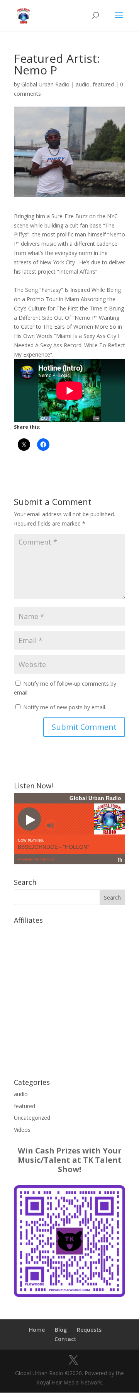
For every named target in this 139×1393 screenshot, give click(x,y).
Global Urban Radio (45, 84)
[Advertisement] (69, 997)
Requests (89, 1329)
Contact (65, 1339)
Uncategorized (32, 1117)
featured (103, 84)
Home (37, 1329)
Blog (61, 1329)
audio (83, 84)
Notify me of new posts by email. (64, 707)
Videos (22, 1129)
